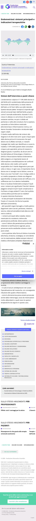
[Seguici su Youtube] (27, 2)
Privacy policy (5, 514)
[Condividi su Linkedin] (33, 27)
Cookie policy (12, 514)
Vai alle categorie (10, 451)
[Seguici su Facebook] (24, 2)
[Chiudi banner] (33, 243)
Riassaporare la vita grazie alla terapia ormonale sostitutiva (14, 433)
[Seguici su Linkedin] (31, 2)
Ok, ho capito (18, 276)
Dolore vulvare (16, 13)
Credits (32, 517)
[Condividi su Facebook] (22, 27)
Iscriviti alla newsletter (18, 501)
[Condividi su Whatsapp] (26, 27)
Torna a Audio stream (28, 320)
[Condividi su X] (29, 27)
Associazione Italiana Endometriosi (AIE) (15, 393)
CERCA (32, 7)
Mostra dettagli (26, 271)
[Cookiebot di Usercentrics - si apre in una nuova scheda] (22, 244)
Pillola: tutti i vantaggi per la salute (13, 410)
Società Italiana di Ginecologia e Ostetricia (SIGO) (18, 391)
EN (34, 2)
